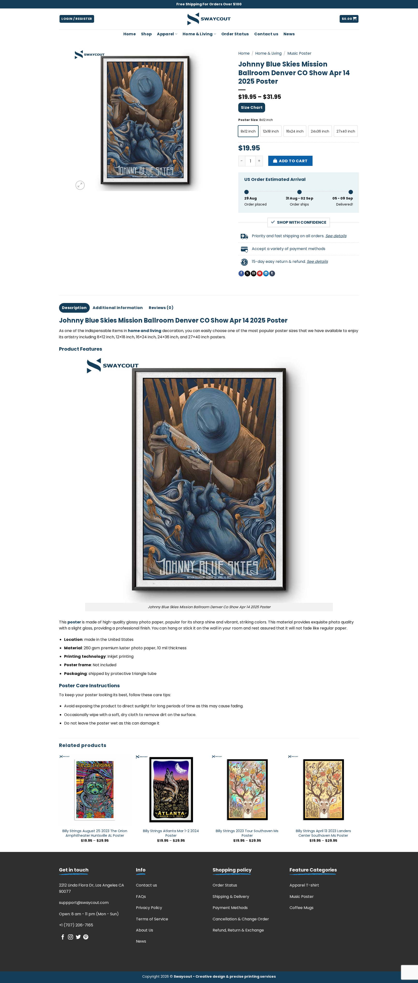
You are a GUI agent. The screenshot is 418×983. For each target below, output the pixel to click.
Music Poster (299, 53)
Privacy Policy (149, 907)
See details (335, 236)
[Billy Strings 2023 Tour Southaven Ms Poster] (247, 790)
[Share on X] (247, 273)
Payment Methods (230, 907)
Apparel (165, 34)
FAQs (141, 896)
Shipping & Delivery (231, 896)
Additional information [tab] (118, 307)
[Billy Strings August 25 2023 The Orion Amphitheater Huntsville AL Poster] (94, 790)
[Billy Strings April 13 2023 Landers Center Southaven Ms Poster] (323, 790)
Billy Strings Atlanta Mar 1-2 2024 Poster (171, 833)
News (289, 34)
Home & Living (198, 34)
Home (129, 34)
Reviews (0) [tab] (161, 307)
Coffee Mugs (302, 907)
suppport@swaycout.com (84, 902)
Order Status (235, 34)
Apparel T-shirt (304, 885)
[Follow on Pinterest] (85, 937)
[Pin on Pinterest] (259, 273)
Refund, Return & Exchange (238, 930)
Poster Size (248, 120)
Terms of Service (152, 919)
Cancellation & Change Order (241, 919)
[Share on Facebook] (241, 273)
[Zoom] (80, 185)
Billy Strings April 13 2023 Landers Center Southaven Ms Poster (323, 833)
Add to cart (293, 161)
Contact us (266, 34)
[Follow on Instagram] (70, 937)
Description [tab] (74, 307)
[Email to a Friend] (253, 273)
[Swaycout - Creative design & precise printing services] (209, 19)
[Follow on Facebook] (62, 937)
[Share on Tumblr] (272, 273)
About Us (144, 930)
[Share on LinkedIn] (266, 273)
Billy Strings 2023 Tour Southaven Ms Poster (247, 833)
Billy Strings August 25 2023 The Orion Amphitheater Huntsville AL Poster (94, 833)
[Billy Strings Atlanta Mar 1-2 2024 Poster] (171, 790)
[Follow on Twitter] (78, 937)
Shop (146, 34)
